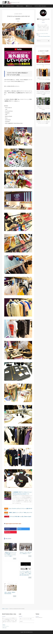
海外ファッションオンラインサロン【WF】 (42, 34)
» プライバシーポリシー (5, 626)
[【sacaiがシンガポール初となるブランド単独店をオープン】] (26, 547)
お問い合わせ (41, 36)
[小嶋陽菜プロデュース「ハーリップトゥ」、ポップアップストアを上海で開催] (43, 72)
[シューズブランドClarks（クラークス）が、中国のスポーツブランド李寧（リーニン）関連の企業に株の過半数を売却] (26, 566)
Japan (20, 523)
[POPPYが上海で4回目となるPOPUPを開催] (43, 59)
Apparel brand (12, 523)
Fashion (16, 523)
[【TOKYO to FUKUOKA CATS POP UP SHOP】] (18, 33)
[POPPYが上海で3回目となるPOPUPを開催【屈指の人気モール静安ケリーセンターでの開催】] (43, 86)
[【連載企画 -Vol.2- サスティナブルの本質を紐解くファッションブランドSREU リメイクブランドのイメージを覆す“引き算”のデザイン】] (10, 547)
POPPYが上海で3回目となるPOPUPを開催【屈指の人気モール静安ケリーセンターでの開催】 (43, 93)
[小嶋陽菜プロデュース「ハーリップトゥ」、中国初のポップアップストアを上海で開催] (43, 101)
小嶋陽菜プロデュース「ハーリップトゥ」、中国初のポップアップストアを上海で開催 (43, 108)
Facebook (45, 36)
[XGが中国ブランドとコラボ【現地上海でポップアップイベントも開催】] (43, 116)
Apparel (7, 523)
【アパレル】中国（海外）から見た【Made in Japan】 (20, 516)
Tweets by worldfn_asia (39, 617)
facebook (8, 528)
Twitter (48, 36)
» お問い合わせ (4, 627)
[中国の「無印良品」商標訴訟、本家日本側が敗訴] (10, 587)
